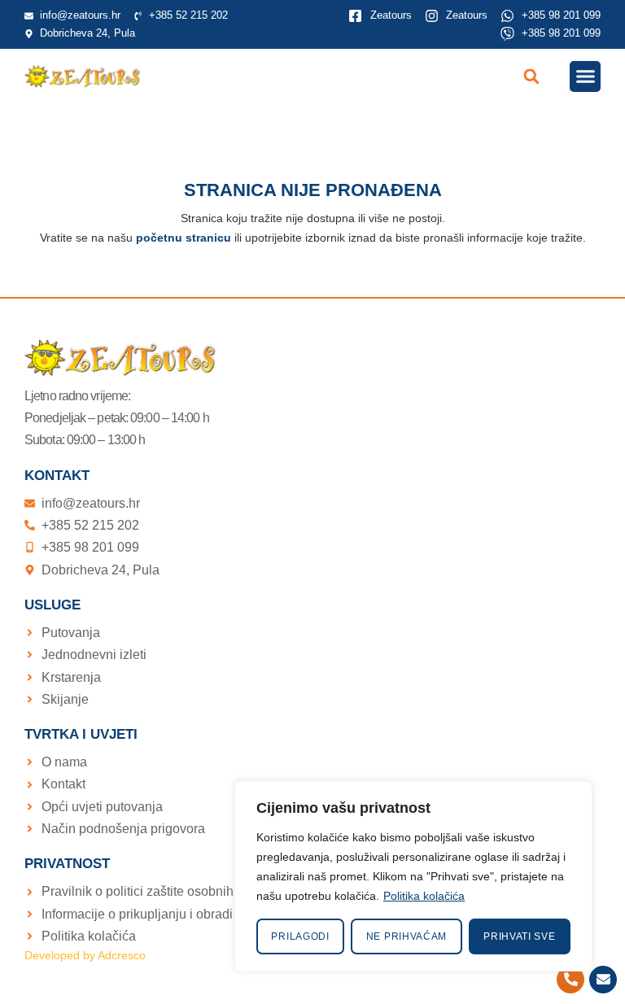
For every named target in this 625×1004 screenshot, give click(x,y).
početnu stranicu (183, 237)
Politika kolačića (424, 895)
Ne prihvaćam (406, 936)
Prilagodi (300, 936)
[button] (531, 76)
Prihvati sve (519, 936)
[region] (413, 876)
